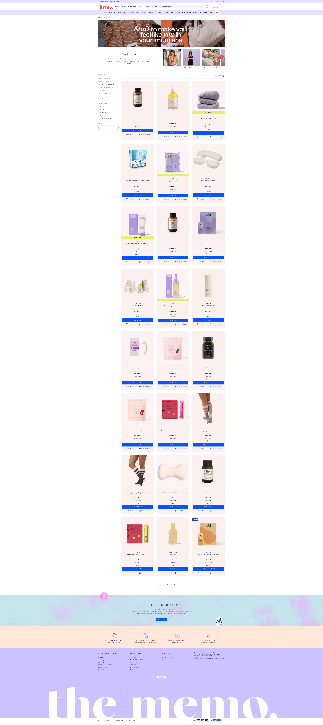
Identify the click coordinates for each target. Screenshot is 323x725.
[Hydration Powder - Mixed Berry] (173, 347)
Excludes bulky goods (114, 642)
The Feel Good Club (136, 660)
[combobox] (174, 6)
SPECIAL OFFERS (204, 12)
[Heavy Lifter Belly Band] (173, 160)
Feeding (166, 12)
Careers (133, 665)
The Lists (133, 669)
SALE (211, 12)
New (105, 12)
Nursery (177, 12)
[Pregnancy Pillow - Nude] (208, 160)
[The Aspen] (137, 347)
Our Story (133, 657)
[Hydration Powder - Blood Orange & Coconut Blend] (137, 409)
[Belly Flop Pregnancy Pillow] (208, 97)
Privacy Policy (119, 720)
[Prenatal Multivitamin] (208, 471)
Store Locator (167, 657)
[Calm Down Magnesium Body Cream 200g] (137, 222)
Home (100, 17)
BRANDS (195, 12)
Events (164, 660)
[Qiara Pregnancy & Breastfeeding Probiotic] (137, 160)
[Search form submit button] (201, 6)
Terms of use (130, 720)
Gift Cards (102, 669)
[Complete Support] (208, 347)
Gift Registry (102, 660)
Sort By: (217, 75)
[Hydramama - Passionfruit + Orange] (208, 533)
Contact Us (102, 657)
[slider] (99, 127)
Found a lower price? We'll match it (145, 642)
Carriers (143, 12)
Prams (189, 12)
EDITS (119, 12)
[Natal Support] (173, 222)
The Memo (107, 720)
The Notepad (134, 667)
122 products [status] (125, 75)
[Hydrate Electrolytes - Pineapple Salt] (137, 533)
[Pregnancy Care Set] (137, 285)
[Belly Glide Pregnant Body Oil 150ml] (173, 285)
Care (137, 12)
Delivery (101, 662)
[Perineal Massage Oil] (208, 285)
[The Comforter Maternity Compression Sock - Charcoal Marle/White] (137, 471)
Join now (161, 619)
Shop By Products (120, 6)
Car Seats (131, 12)
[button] (145, 134)
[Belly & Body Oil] (173, 97)
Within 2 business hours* (208, 642)
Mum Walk (133, 662)
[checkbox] (108, 79)
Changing (151, 12)
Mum (172, 12)
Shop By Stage (132, 6)
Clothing (159, 12)
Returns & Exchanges (105, 665)
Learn (140, 6)
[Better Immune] (137, 97)
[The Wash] (173, 533)
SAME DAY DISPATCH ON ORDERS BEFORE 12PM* (111, 1)
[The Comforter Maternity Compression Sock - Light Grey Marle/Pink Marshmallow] (208, 409)
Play (183, 12)
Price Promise (103, 667)
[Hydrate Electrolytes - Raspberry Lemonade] (173, 409)
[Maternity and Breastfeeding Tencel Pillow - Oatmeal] (173, 471)
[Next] (221, 57)
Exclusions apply (177, 642)
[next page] (186, 584)
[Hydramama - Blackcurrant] (208, 222)
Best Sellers (112, 12)
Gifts (124, 12)
